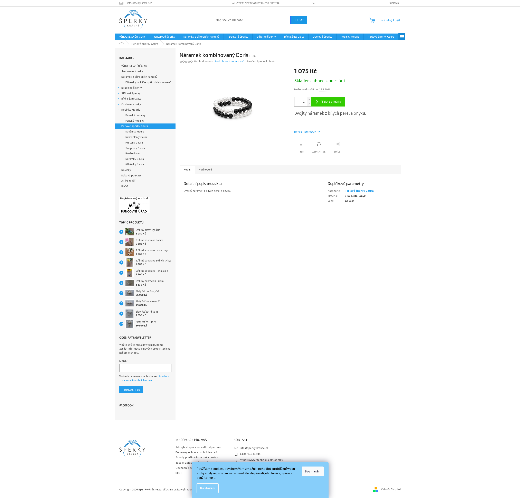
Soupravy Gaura (135, 148)
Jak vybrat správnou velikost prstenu (256, 3)
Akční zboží (128, 181)
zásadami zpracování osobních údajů (144, 378)
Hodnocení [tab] (205, 170)
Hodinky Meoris (130, 110)
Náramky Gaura (134, 159)
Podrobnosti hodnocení (229, 62)
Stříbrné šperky (131, 93)
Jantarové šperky (132, 71)
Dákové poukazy (131, 176)
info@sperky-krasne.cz (254, 448)
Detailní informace (305, 132)
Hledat (299, 20)
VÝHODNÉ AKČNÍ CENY (134, 66)
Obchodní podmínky (188, 468)
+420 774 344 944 (250, 454)
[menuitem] (132, 37)
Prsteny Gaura (134, 143)
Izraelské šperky (131, 88)
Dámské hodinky (135, 115)
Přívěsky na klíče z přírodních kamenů (148, 82)
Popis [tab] (187, 170)
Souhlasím (313, 471)
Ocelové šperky (131, 104)
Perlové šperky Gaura (134, 126)
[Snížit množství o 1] (309, 104)
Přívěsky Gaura (134, 165)
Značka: (261, 61)
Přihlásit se (131, 389)
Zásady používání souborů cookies (197, 457)
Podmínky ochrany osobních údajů (196, 452)
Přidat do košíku (331, 101)
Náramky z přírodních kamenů (139, 77)
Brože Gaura (133, 153)
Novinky (126, 170)
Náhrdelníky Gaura (136, 137)
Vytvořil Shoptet (391, 490)
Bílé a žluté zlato (131, 99)
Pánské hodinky (134, 121)
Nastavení (207, 488)
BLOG (124, 186)
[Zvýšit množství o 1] (309, 99)
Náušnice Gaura (134, 132)
